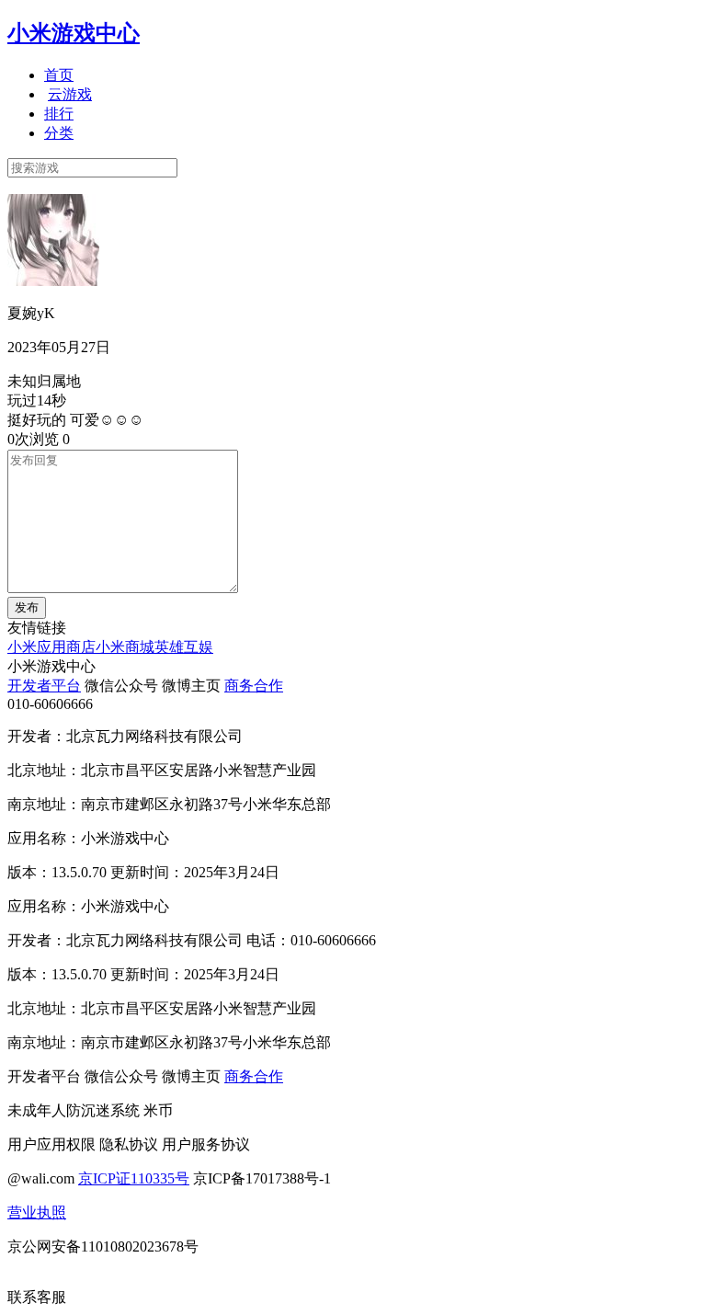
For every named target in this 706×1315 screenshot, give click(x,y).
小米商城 (125, 647)
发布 (27, 607)
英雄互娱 (183, 647)
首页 (59, 75)
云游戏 (70, 94)
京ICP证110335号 (133, 1178)
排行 (59, 113)
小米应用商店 (51, 647)
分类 (59, 133)
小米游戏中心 (73, 33)
